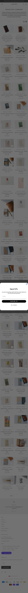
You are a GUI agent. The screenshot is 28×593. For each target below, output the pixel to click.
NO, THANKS (14, 305)
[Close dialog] (26, 284)
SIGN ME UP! (14, 301)
